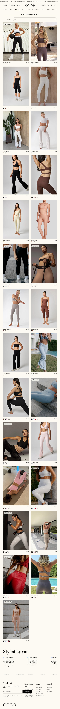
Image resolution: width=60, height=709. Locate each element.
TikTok (48, 689)
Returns (27, 691)
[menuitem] (18, 5)
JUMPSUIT (30, 9)
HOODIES (54, 9)
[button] (35, 19)
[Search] (48, 5)
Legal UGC (38, 689)
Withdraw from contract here (29, 696)
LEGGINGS (17, 9)
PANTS (48, 9)
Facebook (49, 691)
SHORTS (24, 9)
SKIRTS (36, 9)
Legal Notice (39, 691)
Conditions (39, 687)
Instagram (49, 687)
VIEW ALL (6, 9)
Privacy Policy (6, 696)
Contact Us (28, 693)
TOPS (11, 9)
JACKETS (42, 9)
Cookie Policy (39, 693)
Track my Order (29, 689)
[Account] (51, 5)
